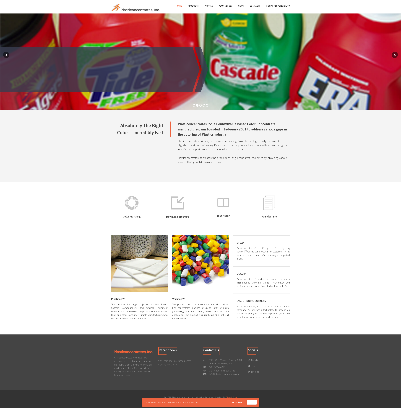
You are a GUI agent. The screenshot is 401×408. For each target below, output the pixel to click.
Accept (252, 402)
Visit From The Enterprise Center (174, 360)
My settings (237, 402)
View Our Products (113, 83)
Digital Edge (231, 397)
